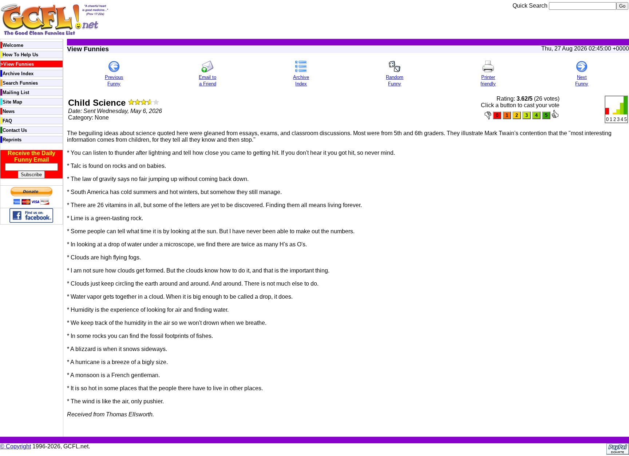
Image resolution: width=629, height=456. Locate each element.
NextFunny (581, 80)
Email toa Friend (207, 80)
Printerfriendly (488, 80)
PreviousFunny (114, 80)
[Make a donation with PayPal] (31, 204)
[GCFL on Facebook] (31, 221)
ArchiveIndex (301, 80)
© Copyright (15, 446)
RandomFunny (394, 80)
